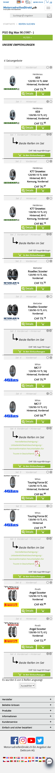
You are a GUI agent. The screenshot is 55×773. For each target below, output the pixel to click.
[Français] (22, 2)
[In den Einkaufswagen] (43, 93)
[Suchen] (49, 15)
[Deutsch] (18, 2)
